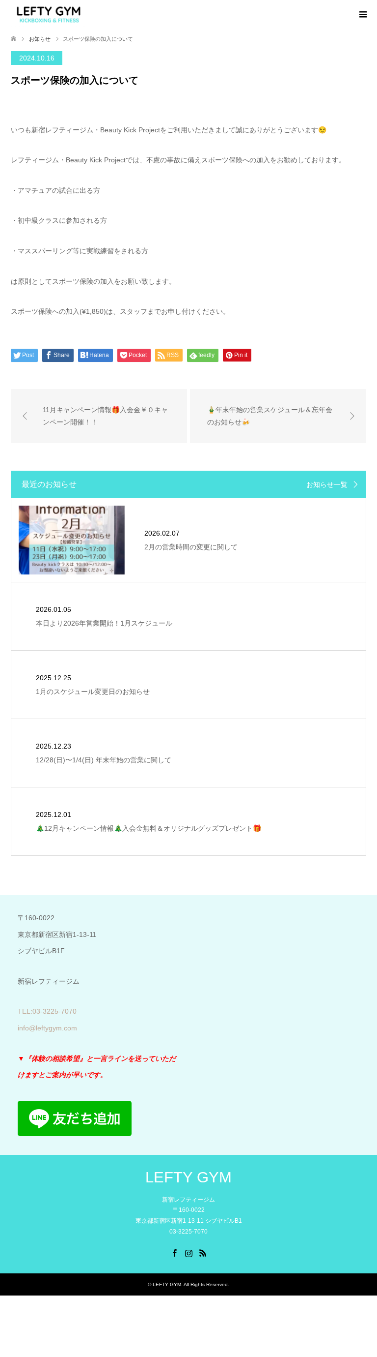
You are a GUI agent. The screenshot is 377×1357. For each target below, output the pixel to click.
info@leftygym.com (47, 1028)
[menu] (362, 15)
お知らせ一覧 (327, 484)
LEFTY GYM (188, 1177)
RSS (202, 1252)
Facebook (174, 1252)
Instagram (188, 1252)
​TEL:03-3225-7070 (47, 1011)
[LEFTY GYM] (48, 14)
